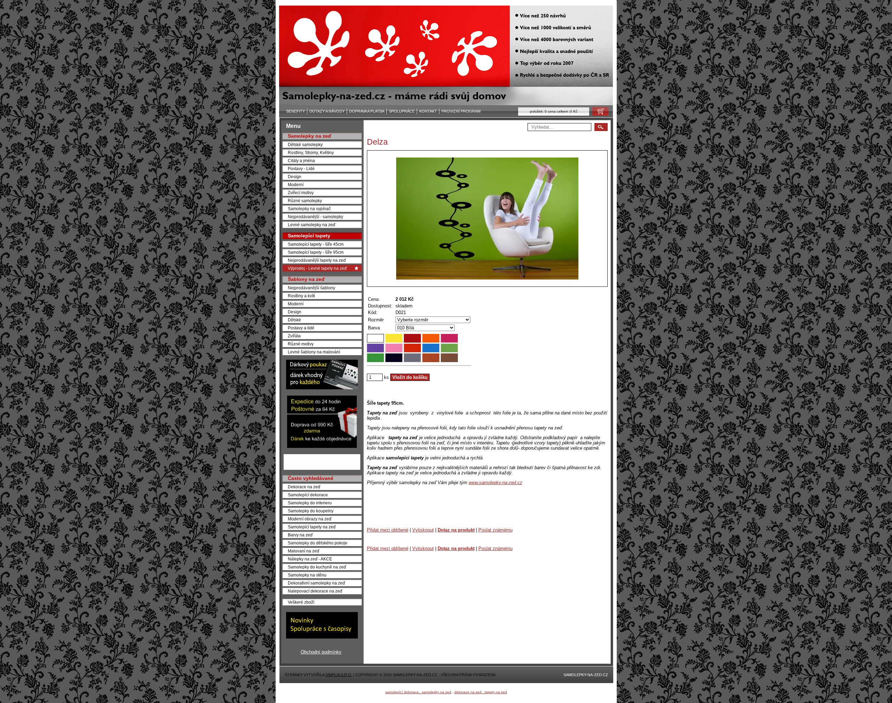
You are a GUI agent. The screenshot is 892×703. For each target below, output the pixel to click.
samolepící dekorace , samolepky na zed (418, 692)
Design (294, 176)
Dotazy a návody (327, 111)
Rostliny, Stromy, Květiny (311, 152)
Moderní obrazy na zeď (309, 519)
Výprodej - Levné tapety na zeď (317, 268)
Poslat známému (495, 530)
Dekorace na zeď (304, 486)
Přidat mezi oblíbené (387, 530)
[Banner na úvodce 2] (322, 446)
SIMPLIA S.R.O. (338, 675)
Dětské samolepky (305, 144)
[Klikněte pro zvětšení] (487, 218)
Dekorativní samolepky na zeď (316, 583)
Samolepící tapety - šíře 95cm (316, 252)
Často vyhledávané (310, 478)
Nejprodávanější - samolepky (315, 216)
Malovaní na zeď (303, 551)
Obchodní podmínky (321, 652)
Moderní (295, 184)
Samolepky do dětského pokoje (317, 543)
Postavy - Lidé (301, 168)
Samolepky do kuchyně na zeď (317, 567)
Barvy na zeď (300, 535)
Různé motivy (301, 344)
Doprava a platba (366, 111)
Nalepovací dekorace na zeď (315, 591)
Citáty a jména (301, 160)
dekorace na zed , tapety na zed (480, 692)
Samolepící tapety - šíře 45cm (316, 244)
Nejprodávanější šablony (311, 287)
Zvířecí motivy (301, 192)
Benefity (295, 111)
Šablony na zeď (306, 279)
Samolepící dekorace (308, 494)
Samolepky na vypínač (309, 208)
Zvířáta (294, 336)
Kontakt (428, 111)
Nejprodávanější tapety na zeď (317, 260)
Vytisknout (423, 530)
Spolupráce (402, 111)
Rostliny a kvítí (301, 295)
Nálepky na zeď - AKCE (310, 559)
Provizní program (460, 111)
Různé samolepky (305, 200)
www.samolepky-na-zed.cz (495, 482)
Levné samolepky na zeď (311, 224)
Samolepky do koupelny (310, 511)
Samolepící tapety (309, 235)
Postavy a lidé (301, 328)
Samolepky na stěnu (307, 575)
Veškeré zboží (301, 602)
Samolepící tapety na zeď (312, 527)
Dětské (294, 320)
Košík (598, 113)
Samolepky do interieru (310, 502)
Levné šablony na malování (314, 352)
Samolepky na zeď (309, 136)
